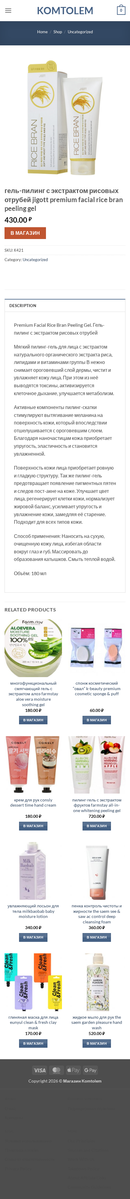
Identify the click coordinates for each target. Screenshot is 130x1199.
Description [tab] (22, 305)
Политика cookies (22, 1150)
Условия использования (28, 1140)
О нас (10, 1108)
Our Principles (81, 1140)
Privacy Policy (18, 1168)
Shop (58, 31)
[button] (8, 10)
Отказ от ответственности (30, 1159)
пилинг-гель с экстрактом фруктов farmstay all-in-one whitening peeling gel (97, 805)
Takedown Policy (83, 1168)
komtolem (65, 10)
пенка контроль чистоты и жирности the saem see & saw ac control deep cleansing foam (97, 913)
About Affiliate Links (87, 1177)
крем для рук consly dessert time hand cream (33, 803)
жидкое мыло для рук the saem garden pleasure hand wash (96, 1022)
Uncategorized (80, 31)
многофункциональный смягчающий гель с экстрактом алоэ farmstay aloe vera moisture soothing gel (33, 694)
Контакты (14, 1117)
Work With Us (81, 1159)
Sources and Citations (88, 1150)
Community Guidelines (89, 1187)
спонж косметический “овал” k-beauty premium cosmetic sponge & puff (97, 688)
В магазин (25, 233)
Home (42, 31)
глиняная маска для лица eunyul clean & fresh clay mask (33, 1022)
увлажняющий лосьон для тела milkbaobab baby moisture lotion (33, 911)
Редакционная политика (91, 1108)
